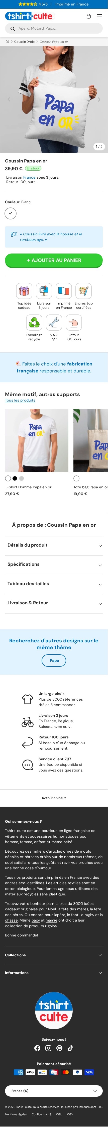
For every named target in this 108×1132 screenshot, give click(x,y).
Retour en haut (54, 798)
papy (36, 920)
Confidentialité (41, 1114)
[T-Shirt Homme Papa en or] (36, 440)
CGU (59, 1114)
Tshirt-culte (24, 1107)
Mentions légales (16, 1114)
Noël (52, 909)
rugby (89, 914)
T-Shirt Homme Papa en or (28, 487)
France (29, 177)
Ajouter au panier (56, 260)
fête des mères (74, 909)
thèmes (89, 856)
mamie (51, 920)
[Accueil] (7, 41)
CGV (70, 1114)
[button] (88, 16)
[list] (54, 99)
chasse (11, 920)
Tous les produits (20, 400)
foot (75, 914)
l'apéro (59, 914)
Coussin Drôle (24, 42)
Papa (54, 660)
